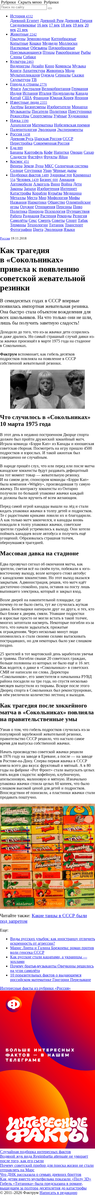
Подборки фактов (29, 175)
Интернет (68, 188)
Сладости (18, 157)
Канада (81, 93)
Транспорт (74, 225)
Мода (69, 70)
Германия (79, 89)
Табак (83, 220)
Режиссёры (19, 116)
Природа (36, 211)
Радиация (31, 216)
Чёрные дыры (65, 170)
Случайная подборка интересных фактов (35, 1152)
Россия (20, 134)
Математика (42, 125)
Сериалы (63, 75)
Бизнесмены (35, 107)
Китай (15, 98)
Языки (69, 229)
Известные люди (28, 102)
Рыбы (86, 52)
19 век (78, 25)
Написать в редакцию (58, 1192)
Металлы (18, 198)
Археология (20, 125)
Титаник (56, 225)
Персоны (64, 207)
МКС (49, 166)
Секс (33, 220)
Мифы (74, 198)
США (27, 98)
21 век (22, 30)
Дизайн (37, 66)
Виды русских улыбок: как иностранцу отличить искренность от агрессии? (52, 941)
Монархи (80, 107)
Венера (16, 166)
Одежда (47, 75)
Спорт (71, 220)
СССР (68, 139)
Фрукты (51, 157)
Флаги (15, 89)
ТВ (34, 79)
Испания (30, 93)
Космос (19, 161)
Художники (78, 116)
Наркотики (37, 202)
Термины (18, 225)
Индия (16, 93)
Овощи (76, 152)
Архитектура (34, 70)
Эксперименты (70, 129)
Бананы (16, 152)
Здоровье (61, 175)
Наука (19, 120)
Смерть (44, 220)
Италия (45, 93)
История (21, 16)
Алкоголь (41, 184)
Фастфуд (35, 157)
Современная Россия (51, 143)
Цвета (38, 229)
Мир (42, 198)
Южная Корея (61, 98)
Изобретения (48, 188)
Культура (22, 61)
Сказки (78, 75)
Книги (16, 70)
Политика (18, 211)
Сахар (89, 152)
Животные (23, 34)
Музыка (79, 66)
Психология (55, 211)
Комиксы (63, 66)
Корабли (39, 193)
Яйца (63, 157)
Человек (27, 179)
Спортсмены (41, 116)
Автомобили (21, 184)
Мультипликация (25, 75)
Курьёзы (55, 193)
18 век (66, 25)
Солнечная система (71, 166)
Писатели (40, 111)
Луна (39, 166)
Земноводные (38, 39)
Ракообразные (68, 52)
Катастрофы (20, 193)
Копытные (19, 43)
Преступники (80, 111)
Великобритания (56, 89)
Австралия (31, 89)
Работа (16, 216)
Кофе (48, 152)
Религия (80, 216)
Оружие (27, 207)
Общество (56, 202)
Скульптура (20, 79)
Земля (29, 166)
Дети (77, 184)
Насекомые (19, 48)
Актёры (17, 107)
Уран (47, 170)
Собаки (29, 57)
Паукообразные (61, 48)
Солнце (16, 170)
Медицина (72, 193)
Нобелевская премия (72, 125)
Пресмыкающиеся (26, 52)
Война (66, 184)
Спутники (33, 170)
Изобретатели (59, 107)
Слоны (16, 57)
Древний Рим (52, 20)
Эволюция (47, 129)
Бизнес (49, 179)
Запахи (30, 188)
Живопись (55, 70)
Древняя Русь (21, 139)
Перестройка (21, 143)
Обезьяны (38, 48)
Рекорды (64, 216)
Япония (81, 98)
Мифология (57, 198)
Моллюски (68, 43)
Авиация (66, 179)
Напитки (61, 152)
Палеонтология (23, 129)
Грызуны (18, 39)
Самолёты (19, 220)
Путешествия (77, 211)
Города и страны (28, 84)
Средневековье (23, 25)
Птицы (49, 52)
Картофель (33, 152)
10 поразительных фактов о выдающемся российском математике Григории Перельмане (50, 977)
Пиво (77, 207)
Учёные (60, 116)
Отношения (45, 207)
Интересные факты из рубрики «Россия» (35, 988)
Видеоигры (20, 66)
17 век (54, 25)
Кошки (35, 43)
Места (32, 198)
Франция (41, 98)
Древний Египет (24, 20)
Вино (55, 184)
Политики (58, 111)
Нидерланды (63, 93)
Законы (16, 188)
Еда (16, 148)
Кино (49, 66)
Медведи (50, 43)
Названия (18, 202)
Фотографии (21, 229)
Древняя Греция (78, 20)
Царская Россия (48, 139)
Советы (58, 220)
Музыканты (20, 111)
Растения (48, 216)
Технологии (37, 225)
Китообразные (63, 39)
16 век (42, 25)
